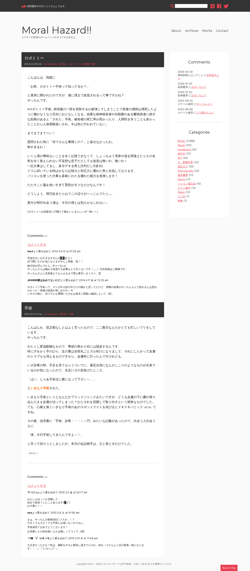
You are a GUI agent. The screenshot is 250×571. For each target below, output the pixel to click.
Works (207, 31)
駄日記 (62, 64)
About (176, 31)
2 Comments (50, 64)
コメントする (36, 245)
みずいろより (198, 86)
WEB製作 (32, 6)
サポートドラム (47, 6)
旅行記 (181, 153)
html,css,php (185, 170)
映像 (180, 200)
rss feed (212, 6)
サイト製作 (184, 187)
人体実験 (85, 64)
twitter (226, 6)
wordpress (184, 149)
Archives (191, 31)
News (181, 192)
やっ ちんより (204, 103)
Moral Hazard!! (56, 30)
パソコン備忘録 (187, 183)
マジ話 (181, 196)
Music (181, 145)
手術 (92, 64)
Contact (222, 31)
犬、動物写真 (185, 162)
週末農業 (183, 175)
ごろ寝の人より (205, 112)
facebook (219, 6)
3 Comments (51, 314)
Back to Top (229, 567)
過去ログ (183, 166)
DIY (180, 157)
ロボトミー (34, 58)
